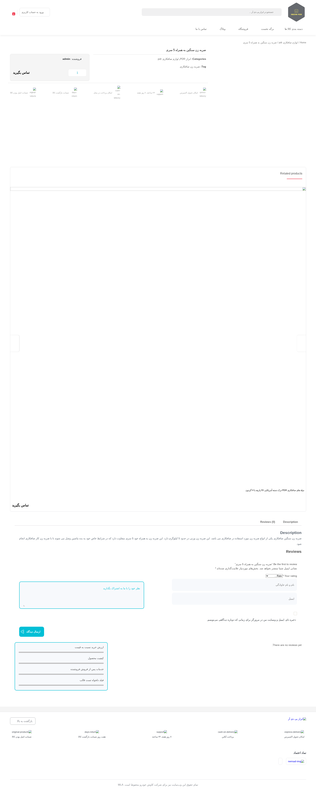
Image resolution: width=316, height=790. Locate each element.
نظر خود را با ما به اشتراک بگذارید (121, 588)
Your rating (290, 575)
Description (290, 521)
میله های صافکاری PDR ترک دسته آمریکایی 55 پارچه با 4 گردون (275, 490)
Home (303, 42)
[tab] (290, 522)
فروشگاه (243, 28)
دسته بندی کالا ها (294, 28)
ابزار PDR (185, 58)
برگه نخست (267, 28)
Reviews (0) (267, 521)
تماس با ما (201, 28)
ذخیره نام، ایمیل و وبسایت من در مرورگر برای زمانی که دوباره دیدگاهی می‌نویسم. (251, 619)
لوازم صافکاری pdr (288, 42)
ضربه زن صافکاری (190, 66)
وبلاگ (222, 28)
